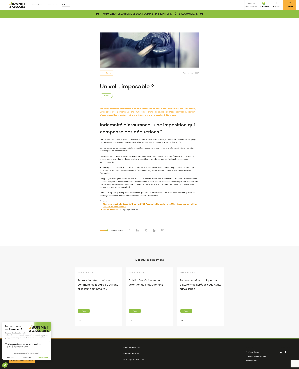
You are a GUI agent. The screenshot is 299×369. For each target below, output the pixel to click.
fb (285, 352)
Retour (108, 73)
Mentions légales (252, 352)
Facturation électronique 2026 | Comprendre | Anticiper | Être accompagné (149, 13)
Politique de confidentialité (256, 356)
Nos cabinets (129, 353)
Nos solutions (37, 5)
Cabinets (276, 6)
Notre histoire (52, 5)
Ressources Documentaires (251, 4)
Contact (290, 6)
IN (280, 352)
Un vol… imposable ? (109, 209)
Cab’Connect (264, 6)
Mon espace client (132, 359)
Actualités (66, 5)
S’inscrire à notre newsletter (22, 361)
